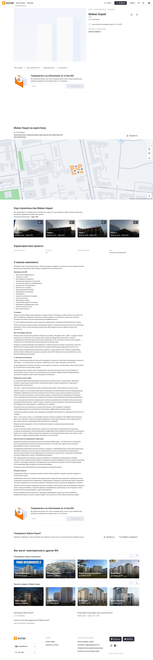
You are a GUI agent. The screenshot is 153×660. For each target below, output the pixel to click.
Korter (90, 9)
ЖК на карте (18, 68)
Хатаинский (111, 9)
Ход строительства (32, 68)
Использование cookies (86, 642)
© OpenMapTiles (133, 198)
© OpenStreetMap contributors (145, 198)
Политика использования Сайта (88, 651)
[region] (76, 169)
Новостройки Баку (100, 9)
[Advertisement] (76, 107)
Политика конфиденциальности (88, 645)
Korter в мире (50, 642)
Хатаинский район (33, 135)
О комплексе (62, 68)
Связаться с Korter (52, 645)
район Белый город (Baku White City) (51, 135)
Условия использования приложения (90, 648)
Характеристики (48, 68)
